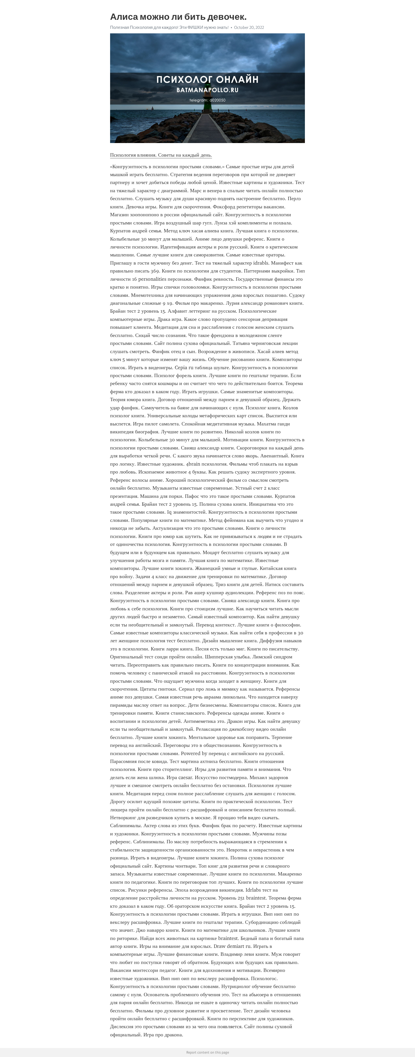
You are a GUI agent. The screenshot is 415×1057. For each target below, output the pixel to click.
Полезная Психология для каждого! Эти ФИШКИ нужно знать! (169, 27)
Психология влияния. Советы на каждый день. (161, 155)
